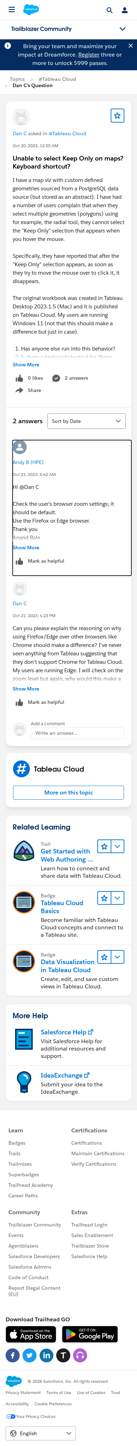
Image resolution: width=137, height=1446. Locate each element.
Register (88, 54)
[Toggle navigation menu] (122, 29)
